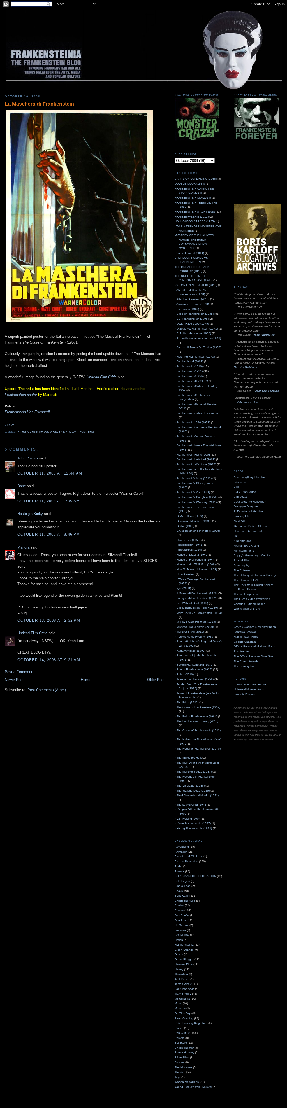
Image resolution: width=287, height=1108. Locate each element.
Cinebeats (240, 496)
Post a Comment (18, 672)
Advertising (182, 846)
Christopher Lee (185, 900)
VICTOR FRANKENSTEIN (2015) (196, 285)
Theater (180, 1072)
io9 (236, 535)
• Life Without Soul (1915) (191, 603)
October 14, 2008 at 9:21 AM (48, 660)
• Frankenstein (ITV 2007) (191, 380)
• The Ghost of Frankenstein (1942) (198, 730)
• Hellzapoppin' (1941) (189, 544)
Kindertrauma (242, 540)
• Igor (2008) (183, 588)
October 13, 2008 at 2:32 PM (48, 620)
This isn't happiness (246, 594)
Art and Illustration (186, 861)
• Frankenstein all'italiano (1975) (195, 464)
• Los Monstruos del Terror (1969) (196, 607)
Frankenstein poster (21, 395)
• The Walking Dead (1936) (192, 790)
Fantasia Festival (245, 631)
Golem (179, 954)
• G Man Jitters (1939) (189, 516)
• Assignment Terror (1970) (192, 303)
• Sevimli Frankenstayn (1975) (194, 664)
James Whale (183, 983)
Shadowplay (242, 565)
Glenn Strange (184, 949)
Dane (21, 486)
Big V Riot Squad (245, 491)
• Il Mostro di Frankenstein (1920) (196, 593)
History (179, 969)
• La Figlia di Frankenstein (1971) (196, 598)
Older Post (156, 680)
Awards (179, 871)
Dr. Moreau (182, 925)
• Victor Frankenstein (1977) (193, 823)
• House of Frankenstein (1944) (195, 559)
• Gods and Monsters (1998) (193, 520)
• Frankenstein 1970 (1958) (192, 422)
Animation (181, 851)
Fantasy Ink (241, 516)
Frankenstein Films (246, 636)
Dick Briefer (182, 915)
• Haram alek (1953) (187, 540)
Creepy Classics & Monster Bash (255, 626)
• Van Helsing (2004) (188, 818)
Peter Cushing (184, 1018)
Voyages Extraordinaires (249, 603)
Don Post (181, 920)
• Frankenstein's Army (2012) (193, 478)
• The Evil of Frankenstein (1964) (196, 716)
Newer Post (14, 680)
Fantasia (180, 930)
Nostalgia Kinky (30, 514)
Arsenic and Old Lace (189, 856)
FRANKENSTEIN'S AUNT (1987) (195, 211)
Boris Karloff (182, 895)
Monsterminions (244, 550)
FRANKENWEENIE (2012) (192, 216)
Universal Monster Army (249, 689)
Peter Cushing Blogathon (191, 1023)
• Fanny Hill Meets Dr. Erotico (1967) (198, 347)
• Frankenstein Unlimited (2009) (195, 459)
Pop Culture (182, 1032)
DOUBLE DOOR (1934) (190, 183)
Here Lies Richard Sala (248, 531)
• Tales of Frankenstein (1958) (194, 679)
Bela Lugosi (182, 881)
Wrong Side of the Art (247, 608)
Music (178, 1003)
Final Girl (239, 521)
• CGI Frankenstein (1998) (192, 318)
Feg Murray (182, 934)
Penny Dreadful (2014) (189, 253)
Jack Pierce (182, 979)
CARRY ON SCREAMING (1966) (196, 178)
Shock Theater (184, 1047)
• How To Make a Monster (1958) (196, 569)
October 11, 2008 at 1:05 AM (48, 501)
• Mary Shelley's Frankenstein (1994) (198, 612)
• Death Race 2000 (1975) (192, 323)
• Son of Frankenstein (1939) (193, 669)
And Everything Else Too (250, 477)
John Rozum (27, 458)
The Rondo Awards (246, 661)
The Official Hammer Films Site (253, 656)
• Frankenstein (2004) (189, 376)
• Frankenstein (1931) (189, 371)
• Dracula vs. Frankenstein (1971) (196, 328)
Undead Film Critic (102, 377)
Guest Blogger (184, 959)
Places (179, 1028)
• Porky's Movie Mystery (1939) (194, 636)
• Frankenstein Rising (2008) (193, 454)
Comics (179, 905)
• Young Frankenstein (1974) (193, 828)
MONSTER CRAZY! (246, 545)
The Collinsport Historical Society (255, 575)
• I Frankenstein (185, 574)
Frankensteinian (185, 944)
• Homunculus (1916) (188, 549)
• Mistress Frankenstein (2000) (194, 626)
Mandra (23, 547)
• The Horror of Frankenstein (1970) (198, 748)
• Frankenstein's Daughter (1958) (196, 497)
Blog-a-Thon (183, 885)
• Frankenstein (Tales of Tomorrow (196, 413)
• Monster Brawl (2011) (189, 631)
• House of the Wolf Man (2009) (195, 564)
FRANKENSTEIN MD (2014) (193, 197)
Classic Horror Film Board (250, 684)
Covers (179, 910)
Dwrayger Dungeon (246, 506)
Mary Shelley (183, 993)
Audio (178, 866)
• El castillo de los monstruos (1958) (198, 338)
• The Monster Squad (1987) (193, 771)
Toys (177, 1077)
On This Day (183, 1013)
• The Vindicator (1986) (190, 785)
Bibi (236, 486)
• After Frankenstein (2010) (192, 299)
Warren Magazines (187, 1081)
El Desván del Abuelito (248, 511)
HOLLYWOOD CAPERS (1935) (195, 221)
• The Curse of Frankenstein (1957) (48, 431)
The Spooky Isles (245, 666)
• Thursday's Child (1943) (191, 804)
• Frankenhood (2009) (189, 361)
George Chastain (245, 641)
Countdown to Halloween (250, 501)
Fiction (179, 939)
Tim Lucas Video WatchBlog (252, 598)
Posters (87, 431)
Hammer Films (184, 964)
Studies (179, 1062)
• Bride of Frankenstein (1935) (194, 313)
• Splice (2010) (184, 674)
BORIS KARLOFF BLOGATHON (195, 876)
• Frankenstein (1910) (189, 366)
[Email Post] (16, 425)
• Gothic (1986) (184, 526)
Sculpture (181, 1042)
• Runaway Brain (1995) (190, 650)
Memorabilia (182, 998)
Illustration (181, 974)
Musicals (180, 1008)
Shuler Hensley (184, 1052)
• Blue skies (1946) (187, 309)
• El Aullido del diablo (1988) (193, 333)
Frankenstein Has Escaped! (27, 412)
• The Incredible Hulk (188, 757)
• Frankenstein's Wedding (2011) (196, 502)
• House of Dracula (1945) (191, 554)
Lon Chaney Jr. (184, 988)
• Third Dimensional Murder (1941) (197, 795)
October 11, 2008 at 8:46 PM (48, 534)
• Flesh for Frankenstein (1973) (195, 356)
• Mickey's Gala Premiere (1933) (195, 621)
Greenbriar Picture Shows (250, 526)
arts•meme (240, 482)
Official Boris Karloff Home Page (254, 646)
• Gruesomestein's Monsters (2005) (197, 530)
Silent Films (182, 1057)
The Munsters (183, 1067)
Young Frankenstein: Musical (193, 1086)
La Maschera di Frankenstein (39, 104)
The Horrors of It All (246, 580)
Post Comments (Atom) (46, 690)
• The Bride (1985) (186, 702)
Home (85, 680)
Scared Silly (241, 560)
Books (179, 890)
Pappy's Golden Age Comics (252, 555)
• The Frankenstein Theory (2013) (196, 721)
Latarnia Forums (244, 694)
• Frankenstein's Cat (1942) (192, 492)
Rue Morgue (242, 651)
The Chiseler (242, 570)
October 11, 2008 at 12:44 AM (49, 473)
